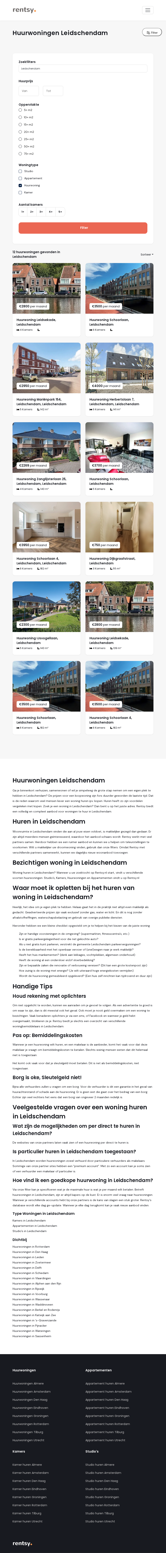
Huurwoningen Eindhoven (30, 1408)
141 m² (116, 409)
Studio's (92, 1451)
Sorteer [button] (146, 255)
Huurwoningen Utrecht (28, 1440)
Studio (28, 171)
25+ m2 (29, 139)
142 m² (44, 409)
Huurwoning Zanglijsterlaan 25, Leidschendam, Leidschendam (41, 481)
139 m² (117, 648)
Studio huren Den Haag (101, 1481)
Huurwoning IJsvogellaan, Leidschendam (37, 640)
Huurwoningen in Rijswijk (28, 1289)
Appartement (33, 178)
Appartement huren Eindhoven (107, 1408)
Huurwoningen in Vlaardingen (32, 1278)
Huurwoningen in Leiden (28, 1257)
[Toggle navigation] (147, 10)
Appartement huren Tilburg (104, 1432)
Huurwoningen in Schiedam (31, 1273)
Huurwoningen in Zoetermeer (32, 1262)
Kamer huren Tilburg (27, 1513)
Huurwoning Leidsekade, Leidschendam (36, 322)
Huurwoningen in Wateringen (31, 1331)
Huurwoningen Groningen (30, 1416)
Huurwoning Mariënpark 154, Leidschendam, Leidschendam (41, 401)
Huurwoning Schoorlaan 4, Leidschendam (110, 720)
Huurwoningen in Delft (27, 1267)
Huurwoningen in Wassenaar (31, 1299)
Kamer (28, 192)
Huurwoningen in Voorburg (30, 1294)
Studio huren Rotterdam (102, 1505)
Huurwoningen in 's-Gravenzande (34, 1320)
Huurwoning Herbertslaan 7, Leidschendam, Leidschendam (114, 401)
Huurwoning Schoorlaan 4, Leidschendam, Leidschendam (41, 560)
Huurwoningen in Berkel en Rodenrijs (36, 1310)
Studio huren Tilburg (99, 1513)
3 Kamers (98, 568)
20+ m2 (29, 132)
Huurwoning (32, 185)
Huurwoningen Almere (28, 1383)
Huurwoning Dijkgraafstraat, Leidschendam (112, 560)
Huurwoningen (24, 1370)
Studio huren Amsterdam (103, 1473)
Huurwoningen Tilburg (28, 1432)
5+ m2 (28, 110)
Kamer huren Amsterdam (31, 1473)
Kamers (19, 1451)
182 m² (43, 568)
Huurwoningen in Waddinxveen (33, 1304)
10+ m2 (28, 117)
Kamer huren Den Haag (29, 1481)
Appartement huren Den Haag (106, 1400)
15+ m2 (28, 124)
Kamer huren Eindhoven (29, 1489)
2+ (32, 212)
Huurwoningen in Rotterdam (31, 1246)
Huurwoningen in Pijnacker (30, 1325)
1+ (22, 212)
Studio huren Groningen (102, 1497)
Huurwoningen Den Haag (30, 1400)
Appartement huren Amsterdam (108, 1392)
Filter (154, 32)
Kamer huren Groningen (30, 1497)
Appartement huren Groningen (107, 1416)
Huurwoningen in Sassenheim (32, 1336)
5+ (60, 212)
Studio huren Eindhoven (102, 1489)
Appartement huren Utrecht (105, 1440)
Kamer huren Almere (27, 1465)
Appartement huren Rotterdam (107, 1424)
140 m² (44, 489)
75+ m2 (29, 154)
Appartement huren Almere (105, 1383)
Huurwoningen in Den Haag (30, 1252)
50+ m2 (29, 146)
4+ (51, 212)
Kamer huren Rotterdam (30, 1505)
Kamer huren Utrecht (28, 1521)
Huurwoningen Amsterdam (32, 1392)
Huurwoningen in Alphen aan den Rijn (37, 1283)
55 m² (116, 568)
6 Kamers (98, 330)
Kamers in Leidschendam (29, 1220)
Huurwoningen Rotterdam (31, 1424)
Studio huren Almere (99, 1465)
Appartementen (98, 1370)
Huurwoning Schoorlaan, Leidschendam (109, 322)
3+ (41, 212)
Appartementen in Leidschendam (35, 1226)
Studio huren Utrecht (100, 1521)
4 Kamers (26, 330)
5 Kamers (25, 409)
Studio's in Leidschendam (30, 1231)
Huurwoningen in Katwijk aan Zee (34, 1315)
